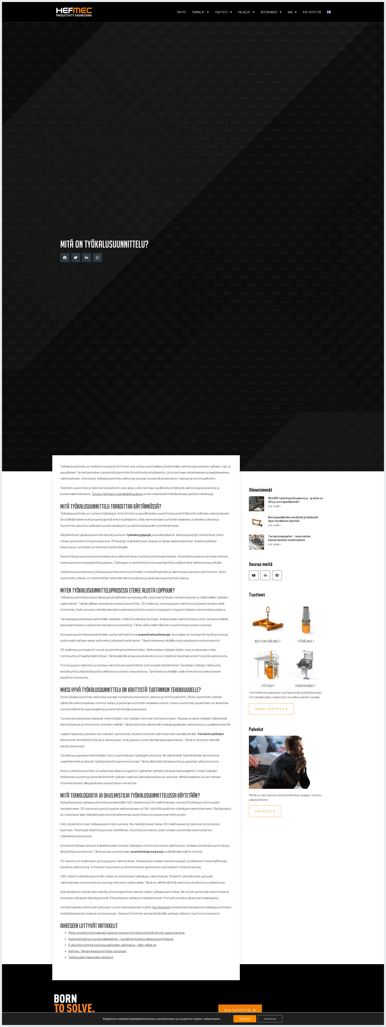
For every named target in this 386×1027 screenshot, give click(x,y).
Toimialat (198, 12)
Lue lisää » (274, 506)
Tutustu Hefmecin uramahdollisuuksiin (117, 494)
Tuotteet (221, 12)
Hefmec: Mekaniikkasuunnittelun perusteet (97, 951)
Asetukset (270, 1018)
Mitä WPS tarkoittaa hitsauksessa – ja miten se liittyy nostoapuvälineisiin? (295, 499)
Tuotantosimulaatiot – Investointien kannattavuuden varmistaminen (289, 538)
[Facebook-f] (277, 575)
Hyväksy (244, 1018)
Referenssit (269, 12)
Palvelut (244, 12)
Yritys (181, 12)
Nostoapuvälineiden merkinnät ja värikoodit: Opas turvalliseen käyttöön (293, 519)
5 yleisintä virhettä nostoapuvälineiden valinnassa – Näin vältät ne (112, 945)
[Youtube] (254, 575)
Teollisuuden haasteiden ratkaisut (90, 957)
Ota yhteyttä (312, 12)
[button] (64, 257)
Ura (290, 12)
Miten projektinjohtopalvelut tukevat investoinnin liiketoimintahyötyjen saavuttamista (126, 932)
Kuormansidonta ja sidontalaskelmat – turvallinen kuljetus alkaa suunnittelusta (120, 939)
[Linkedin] (265, 575)
